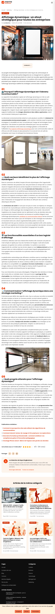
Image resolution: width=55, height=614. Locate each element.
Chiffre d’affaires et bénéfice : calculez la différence (15, 598)
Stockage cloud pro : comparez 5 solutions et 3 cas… (16, 602)
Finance (31, 573)
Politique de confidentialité (9, 585)
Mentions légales (6, 579)
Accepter (18, 611)
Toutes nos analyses (28, 469)
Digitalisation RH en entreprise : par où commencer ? (16, 593)
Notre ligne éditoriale (15, 469)
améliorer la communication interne (30, 216)
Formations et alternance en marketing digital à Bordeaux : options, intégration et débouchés (40, 506)
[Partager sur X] (13, 453)
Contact (4, 576)
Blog (3, 573)
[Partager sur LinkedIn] (16, 453)
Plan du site (5, 582)
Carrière (31, 567)
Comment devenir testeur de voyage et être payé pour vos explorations (27, 433)
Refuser (26, 611)
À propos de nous (6, 570)
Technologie (32, 576)
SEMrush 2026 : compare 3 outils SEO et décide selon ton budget (13, 506)
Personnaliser (35, 611)
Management (32, 579)
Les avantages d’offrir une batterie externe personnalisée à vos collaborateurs (40, 540)
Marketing (9, 10)
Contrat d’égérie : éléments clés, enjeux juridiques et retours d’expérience (13, 540)
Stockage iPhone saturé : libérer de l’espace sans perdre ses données (25, 441)
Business (31, 570)
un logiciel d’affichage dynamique (20, 129)
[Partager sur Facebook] (9, 453)
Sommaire (27, 65)
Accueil (3, 10)
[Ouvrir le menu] (51, 2)
